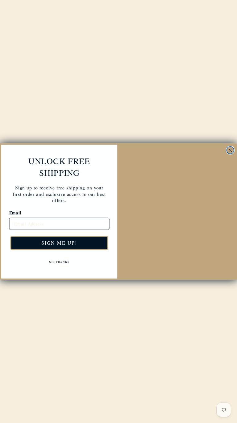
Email (15, 210)
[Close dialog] (230, 128)
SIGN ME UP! (59, 240)
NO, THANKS (59, 258)
